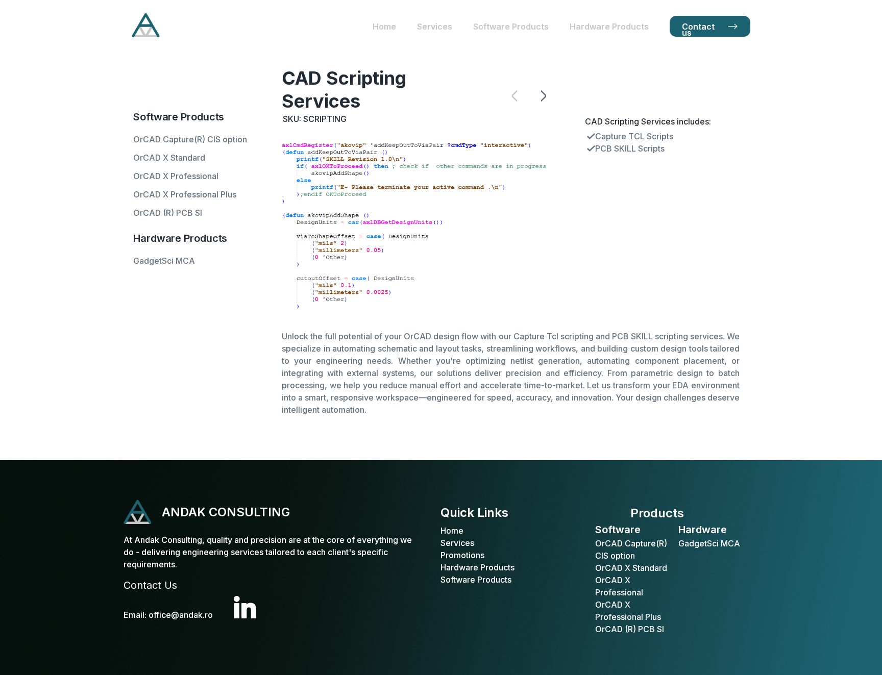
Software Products (511, 26)
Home (384, 26)
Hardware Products (609, 26)
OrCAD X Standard (169, 158)
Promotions (462, 555)
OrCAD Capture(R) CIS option (190, 139)
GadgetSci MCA (164, 261)
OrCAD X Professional (175, 176)
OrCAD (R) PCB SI (167, 213)
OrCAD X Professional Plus (184, 194)
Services (434, 26)
